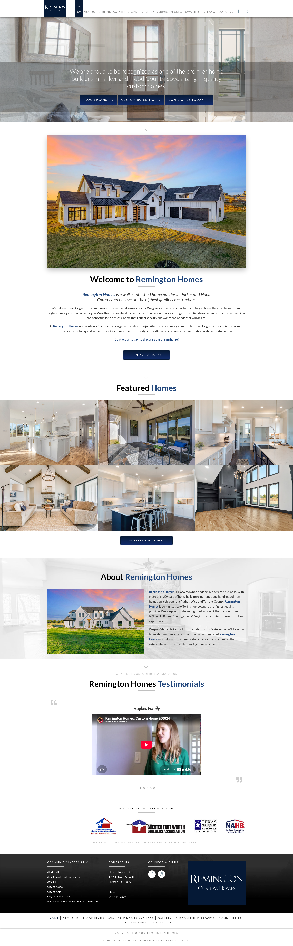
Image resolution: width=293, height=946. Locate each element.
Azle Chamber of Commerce (63, 836)
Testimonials (209, 12)
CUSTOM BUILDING (137, 100)
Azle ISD (52, 841)
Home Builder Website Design (129, 900)
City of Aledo (55, 846)
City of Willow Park (58, 856)
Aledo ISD (53, 831)
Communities (191, 12)
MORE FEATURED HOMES (146, 540)
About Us (89, 12)
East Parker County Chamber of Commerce (72, 860)
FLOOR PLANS (95, 100)
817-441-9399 (117, 856)
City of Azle (54, 851)
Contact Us (226, 12)
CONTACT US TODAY (185, 100)
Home (79, 12)
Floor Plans (104, 12)
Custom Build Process (168, 12)
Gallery (149, 12)
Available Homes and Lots (128, 12)
